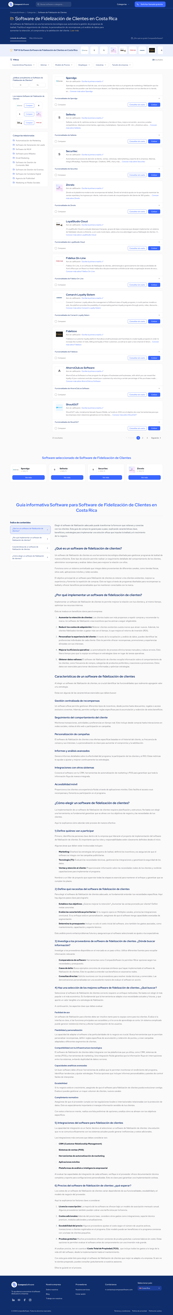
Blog (48, 1294)
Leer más (74, 30)
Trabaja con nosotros (54, 1298)
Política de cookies (155, 1311)
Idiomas (44, 65)
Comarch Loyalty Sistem (80, 294)
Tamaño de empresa (120, 65)
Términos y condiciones (122, 1311)
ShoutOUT (72, 404)
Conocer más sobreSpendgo (81, 91)
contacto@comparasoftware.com (120, 1289)
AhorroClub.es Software (80, 367)
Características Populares (22, 65)
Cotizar (154, 104)
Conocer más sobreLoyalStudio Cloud (81, 235)
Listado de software (18, 38)
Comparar (30, 106)
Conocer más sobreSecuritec (133, 161)
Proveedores (81, 1284)
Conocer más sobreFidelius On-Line (80, 271)
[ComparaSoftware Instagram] (30, 1300)
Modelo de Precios (62, 65)
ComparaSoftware (17, 12)
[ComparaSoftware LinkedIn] (13, 1300)
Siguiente (155, 438)
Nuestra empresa (53, 1284)
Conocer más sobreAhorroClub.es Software (83, 381)
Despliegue (82, 65)
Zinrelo (70, 184)
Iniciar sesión (81, 1294)
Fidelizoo (71, 331)
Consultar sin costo (137, 104)
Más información (36, 38)
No (38, 85)
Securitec (72, 151)
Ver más (33, 477)
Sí (20, 85)
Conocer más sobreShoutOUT (124, 415)
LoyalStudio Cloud (77, 221)
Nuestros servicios (83, 1289)
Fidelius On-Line (76, 258)
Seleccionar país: (145, 1283)
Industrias (99, 65)
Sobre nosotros (52, 1289)
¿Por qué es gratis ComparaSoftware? (148, 38)
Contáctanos (111, 1284)
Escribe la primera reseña (91, 81)
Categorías (122, 4)
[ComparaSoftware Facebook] (25, 1300)
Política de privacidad (139, 1311)
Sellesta (70, 114)
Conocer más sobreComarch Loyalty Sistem (83, 308)
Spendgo (71, 78)
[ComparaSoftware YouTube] (19, 1300)
